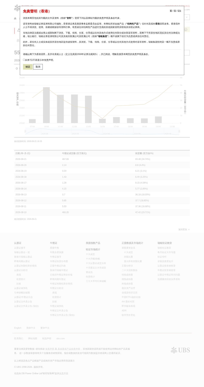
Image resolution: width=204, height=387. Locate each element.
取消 (38, 66)
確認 (28, 66)
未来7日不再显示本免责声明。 (40, 60)
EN (179, 10)
